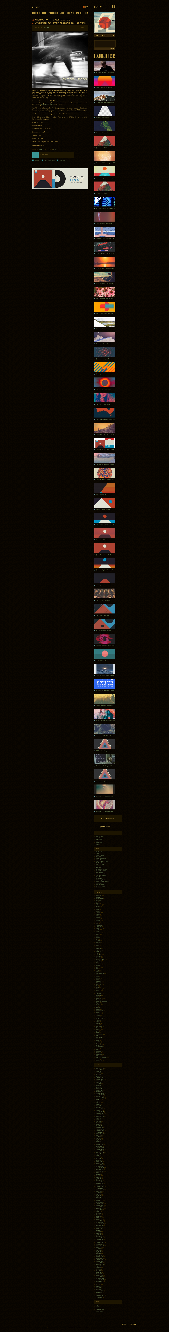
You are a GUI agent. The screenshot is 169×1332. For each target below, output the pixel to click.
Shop (44, 13)
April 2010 (98, 1234)
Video (97, 1049)
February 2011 (99, 1219)
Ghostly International (101, 858)
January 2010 (99, 1239)
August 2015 (99, 1135)
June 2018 (98, 1084)
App (97, 901)
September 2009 (100, 1245)
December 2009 (100, 1241)
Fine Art (98, 940)
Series (97, 1024)
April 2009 (98, 1253)
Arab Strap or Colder (47, 105)
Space (97, 1031)
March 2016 (99, 1126)
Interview (98, 967)
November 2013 (100, 1168)
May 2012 (98, 1196)
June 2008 (98, 1269)
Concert (98, 919)
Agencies (98, 897)
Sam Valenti (99, 842)
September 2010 (100, 1227)
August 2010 (99, 1228)
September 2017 (100, 1098)
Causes (98, 914)
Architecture (99, 905)
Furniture (98, 944)
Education (98, 933)
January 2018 (99, 1091)
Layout (97, 976)
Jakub (46, 27)
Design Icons (99, 928)
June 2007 (98, 1284)
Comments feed (100, 1309)
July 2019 (98, 1071)
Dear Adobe (99, 925)
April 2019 (98, 1076)
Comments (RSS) (83, 1327)
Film (97, 939)
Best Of (98, 906)
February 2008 (99, 1275)
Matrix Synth (99, 877)
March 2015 (99, 1143)
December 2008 (100, 1259)
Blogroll (97, 908)
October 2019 (99, 1070)
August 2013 (99, 1172)
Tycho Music (53, 13)
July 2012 (98, 1192)
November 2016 (100, 1113)
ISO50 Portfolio (99, 866)
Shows (97, 1028)
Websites (98, 1055)
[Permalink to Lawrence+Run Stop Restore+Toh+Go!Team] (59, 23)
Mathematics (99, 982)
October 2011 (99, 1206)
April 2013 (98, 1179)
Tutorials (98, 1041)
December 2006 (100, 1294)
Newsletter (98, 993)
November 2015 (100, 1130)
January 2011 (99, 1221)
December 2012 (100, 1185)
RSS (85, 7)
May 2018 (98, 1085)
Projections (98, 1013)
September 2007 (100, 1283)
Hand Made (99, 954)
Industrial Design (100, 959)
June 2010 (98, 1231)
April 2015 (98, 1141)
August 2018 (99, 1080)
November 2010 (100, 1224)
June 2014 (98, 1157)
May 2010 (98, 1233)
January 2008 (99, 1277)
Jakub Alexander (100, 838)
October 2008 (99, 1263)
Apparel (97, 903)
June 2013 (98, 1175)
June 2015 (98, 1138)
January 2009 (99, 1258)
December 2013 (100, 1166)
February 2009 (99, 1256)
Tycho (97, 1043)
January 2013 (99, 1183)
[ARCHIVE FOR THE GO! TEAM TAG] (51, 20)
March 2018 (99, 1088)
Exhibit (97, 936)
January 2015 (99, 1146)
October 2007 (99, 1281)
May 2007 (98, 1286)
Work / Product (129, 1324)
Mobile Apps (99, 989)
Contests (98, 920)
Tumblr (97, 1040)
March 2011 (99, 1217)
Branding (98, 911)
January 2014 (99, 1164)
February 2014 (99, 1163)
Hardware (98, 956)
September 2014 (100, 1152)
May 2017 (98, 1104)
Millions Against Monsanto (102, 881)
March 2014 (99, 1161)
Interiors (98, 965)
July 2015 (98, 1137)
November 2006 (100, 1295)
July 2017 (98, 1101)
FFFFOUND (99, 856)
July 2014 (98, 1155)
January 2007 (99, 1292)
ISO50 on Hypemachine (102, 861)
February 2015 (99, 1144)
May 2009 (98, 1252)
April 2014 (98, 1160)
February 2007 (99, 1290)
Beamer (98, 844)
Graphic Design (100, 950)
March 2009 (99, 1255)
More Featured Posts (108, 818)
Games (97, 945)
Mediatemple (99, 878)
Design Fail (98, 926)
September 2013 (100, 1171)
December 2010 (100, 1222)
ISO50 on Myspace (101, 863)
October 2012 (99, 1188)
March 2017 (99, 1107)
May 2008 (98, 1270)
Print (97, 1006)
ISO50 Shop (99, 867)
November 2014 (100, 1149)
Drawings (98, 931)
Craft (97, 923)
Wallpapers (98, 1051)
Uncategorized (99, 1046)
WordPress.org (99, 1311)
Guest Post (98, 951)
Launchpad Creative (101, 875)
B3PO (97, 853)
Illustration (98, 957)
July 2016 (98, 1119)
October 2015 (99, 1132)
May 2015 (98, 1140)
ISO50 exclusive (100, 973)
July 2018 (98, 1082)
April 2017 (98, 1105)
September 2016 (100, 1116)
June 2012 (98, 1194)
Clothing (98, 915)
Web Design (99, 1054)
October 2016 (99, 1115)
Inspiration (98, 961)
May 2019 (98, 1074)
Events (97, 934)
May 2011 (98, 1214)
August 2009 (99, 1247)
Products (98, 1012)
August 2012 (99, 1191)
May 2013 (98, 1177)
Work (97, 1059)
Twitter (79, 13)
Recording (98, 1020)
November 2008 (100, 1261)
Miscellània (98, 984)
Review (97, 1021)
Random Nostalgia (100, 1017)
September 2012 (100, 1189)
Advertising (98, 895)
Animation (98, 900)
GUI (97, 953)
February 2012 (99, 1200)
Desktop (98, 929)
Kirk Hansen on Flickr (101, 873)
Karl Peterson (99, 872)
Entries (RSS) (71, 1327)
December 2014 (100, 1147)
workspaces (99, 1060)
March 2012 (99, 1199)
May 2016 (98, 1122)
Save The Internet (100, 884)
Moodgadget (99, 883)
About (62, 13)
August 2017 (99, 1099)
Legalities (98, 978)
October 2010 (99, 1225)
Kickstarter (98, 975)
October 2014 (99, 1150)
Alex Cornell (99, 839)
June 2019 (98, 1073)
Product (98, 1009)
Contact (70, 13)
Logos (97, 979)
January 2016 (99, 1127)
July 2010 (98, 1230)
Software (98, 1029)
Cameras (98, 912)
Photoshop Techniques (101, 1001)
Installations (99, 964)
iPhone (97, 970)
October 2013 (99, 1169)
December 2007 (100, 1278)
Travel (97, 1038)
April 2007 (98, 1287)
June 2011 (98, 1213)
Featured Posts (104, 56)
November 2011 (100, 1205)
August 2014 (99, 1154)
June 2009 (98, 1250)
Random (98, 1015)
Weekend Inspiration (101, 1057)
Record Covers (99, 1018)
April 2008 (98, 1272)
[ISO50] (38, 7)
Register (98, 1305)
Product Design (100, 1010)
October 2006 (99, 1297)
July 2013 (98, 1174)
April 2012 (98, 1197)
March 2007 (99, 1289)
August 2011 (99, 1210)
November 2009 (100, 1242)
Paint (97, 996)
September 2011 (100, 1208)
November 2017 (100, 1095)
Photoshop (98, 999)
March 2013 (99, 1180)
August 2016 (99, 1118)
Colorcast (98, 917)
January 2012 (99, 1202)
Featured (98, 937)
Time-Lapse (99, 1037)
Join (86, 13)
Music (54, 149)
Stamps (98, 1032)
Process (98, 1007)
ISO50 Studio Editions (101, 869)
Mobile (97, 987)
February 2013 (99, 1182)
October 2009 (99, 1244)
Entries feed (99, 1308)
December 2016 (100, 1112)
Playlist (104, 6)
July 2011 (98, 1211)
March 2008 (99, 1273)
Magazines (98, 981)
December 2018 (100, 1077)
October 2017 (99, 1096)
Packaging (98, 995)
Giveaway (98, 948)
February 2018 (99, 1090)
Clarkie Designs (100, 855)
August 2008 (99, 1266)
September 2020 (100, 1068)
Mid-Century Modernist (101, 880)
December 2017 (100, 1093)
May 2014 (98, 1158)
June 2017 (98, 1102)
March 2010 (99, 1236)
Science (98, 1023)
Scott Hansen (99, 836)
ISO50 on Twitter (100, 864)
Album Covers (99, 898)
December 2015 (100, 1129)
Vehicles (98, 1048)
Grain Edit (98, 859)
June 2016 (98, 1121)
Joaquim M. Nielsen (101, 870)
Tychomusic (99, 887)
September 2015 (100, 1133)
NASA (97, 992)
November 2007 (100, 1280)
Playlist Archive (104, 35)
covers (97, 922)
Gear (97, 947)
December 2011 (100, 1203)
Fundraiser (98, 942)
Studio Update (99, 1034)
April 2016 (98, 1124)
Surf (97, 1035)
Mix (96, 986)
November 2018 (100, 1079)
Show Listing (99, 1026)
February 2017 (99, 1108)
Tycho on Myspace (101, 886)
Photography (99, 998)
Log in (97, 1306)
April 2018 (98, 1087)
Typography (99, 1045)
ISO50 (97, 971)
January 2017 (99, 1110)
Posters (98, 1004)
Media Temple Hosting (104, 827)
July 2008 (98, 1267)
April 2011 (98, 1216)
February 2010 (99, 1238)
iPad (97, 968)
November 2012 (100, 1186)
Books (97, 909)
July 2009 (98, 1248)
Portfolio (36, 13)
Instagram (98, 962)
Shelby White (99, 841)
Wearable (98, 1052)
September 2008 (100, 1264)
